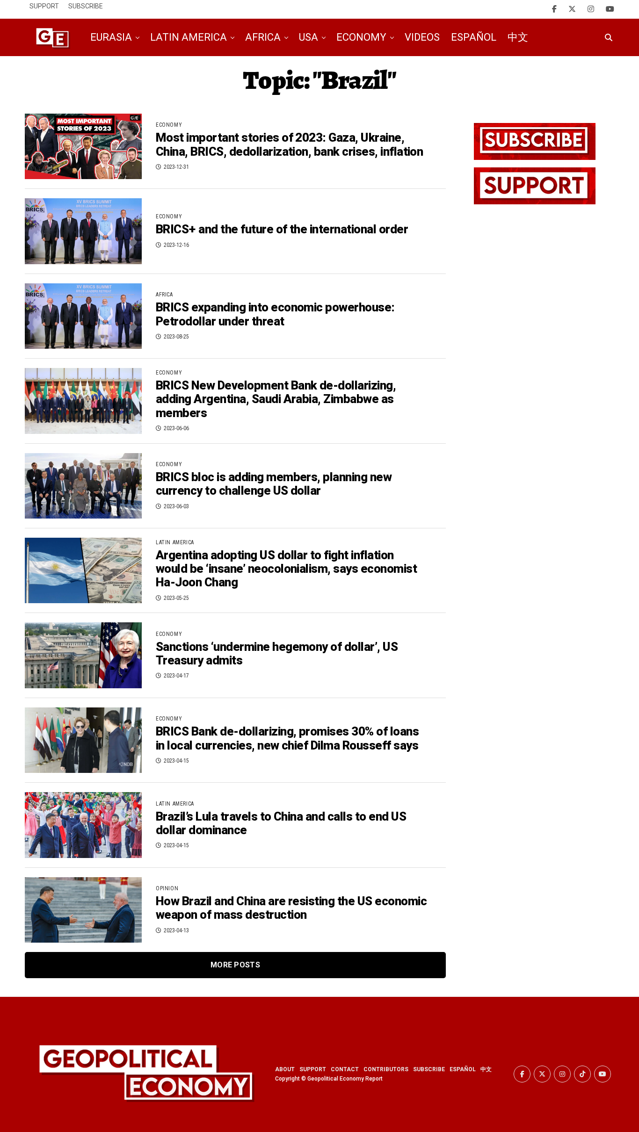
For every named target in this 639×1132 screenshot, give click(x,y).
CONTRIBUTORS (385, 1069)
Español (473, 37)
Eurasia (111, 37)
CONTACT (345, 1069)
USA (308, 37)
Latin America (188, 37)
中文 (518, 37)
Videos (422, 37)
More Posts (235, 964)
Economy (361, 37)
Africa (263, 37)
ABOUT (285, 1069)
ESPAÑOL (463, 1069)
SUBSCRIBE (429, 1069)
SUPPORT (312, 1069)
